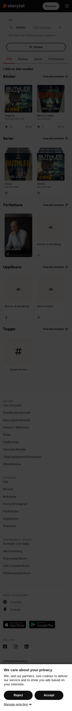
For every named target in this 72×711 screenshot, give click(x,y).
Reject (18, 695)
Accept (49, 695)
